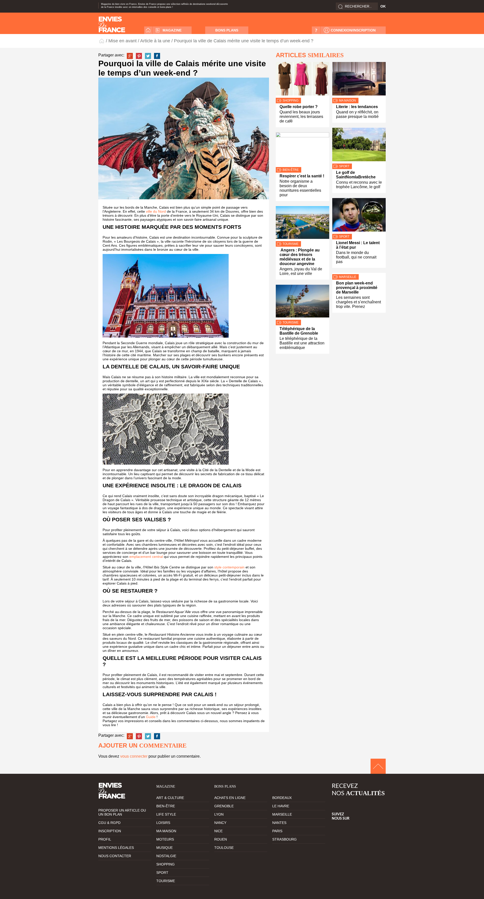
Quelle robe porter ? (299, 107)
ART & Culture (170, 798)
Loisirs (163, 823)
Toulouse (224, 848)
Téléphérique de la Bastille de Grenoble (299, 331)
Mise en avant (122, 40)
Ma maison (347, 100)
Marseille (347, 277)
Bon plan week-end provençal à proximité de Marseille (356, 287)
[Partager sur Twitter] (148, 56)
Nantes (279, 823)
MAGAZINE (172, 30)
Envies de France (102, 40)
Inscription (109, 831)
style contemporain (229, 567)
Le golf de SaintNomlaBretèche (356, 174)
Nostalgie (166, 856)
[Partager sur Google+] (130, 56)
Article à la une (155, 40)
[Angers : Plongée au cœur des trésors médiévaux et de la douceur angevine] (302, 223)
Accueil (148, 30)
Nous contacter (114, 856)
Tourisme (290, 244)
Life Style (166, 814)
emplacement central (146, 557)
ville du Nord (156, 211)
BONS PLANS (226, 30)
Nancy (220, 823)
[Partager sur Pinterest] (139, 56)
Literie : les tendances (357, 107)
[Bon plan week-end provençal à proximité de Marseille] (359, 273)
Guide (151, 717)
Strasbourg (284, 839)
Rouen (220, 839)
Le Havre (280, 806)
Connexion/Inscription (353, 30)
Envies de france (111, 24)
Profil (104, 839)
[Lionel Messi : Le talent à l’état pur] (359, 216)
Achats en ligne (230, 798)
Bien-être (291, 170)
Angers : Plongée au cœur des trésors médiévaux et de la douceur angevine (300, 257)
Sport (344, 166)
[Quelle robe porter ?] (302, 80)
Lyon (219, 814)
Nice (218, 831)
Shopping (290, 100)
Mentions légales (116, 848)
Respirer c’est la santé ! (302, 176)
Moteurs (165, 839)
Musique (164, 848)
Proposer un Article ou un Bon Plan (122, 812)
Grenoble (224, 806)
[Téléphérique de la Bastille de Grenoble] (302, 302)
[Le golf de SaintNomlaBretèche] (359, 146)
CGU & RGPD (109, 823)
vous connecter (133, 756)
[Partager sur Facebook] (157, 56)
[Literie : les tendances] (359, 80)
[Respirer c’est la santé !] (302, 149)
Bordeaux (282, 798)
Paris (277, 831)
